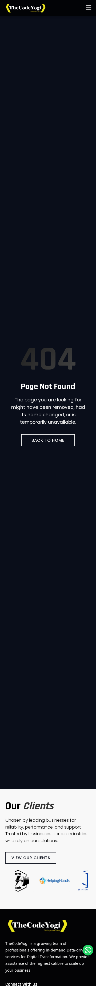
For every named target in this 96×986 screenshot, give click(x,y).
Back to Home (48, 440)
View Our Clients (30, 857)
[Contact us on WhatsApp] (88, 950)
